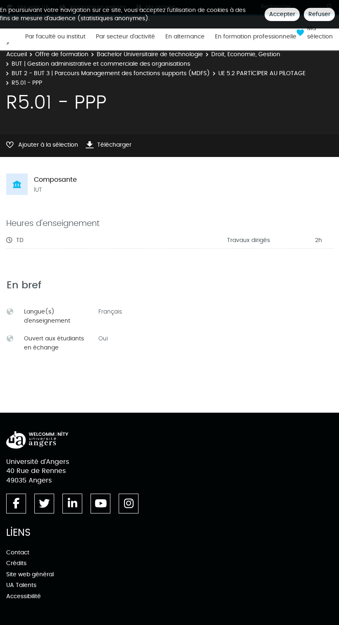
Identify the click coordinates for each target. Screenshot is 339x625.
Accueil (16, 54)
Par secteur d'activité (125, 37)
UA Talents (21, 585)
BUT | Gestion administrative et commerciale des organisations (101, 63)
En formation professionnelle (255, 37)
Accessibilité (23, 596)
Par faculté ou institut (55, 37)
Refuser (319, 14)
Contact (17, 552)
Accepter (282, 14)
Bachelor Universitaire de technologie (150, 54)
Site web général (30, 574)
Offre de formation (61, 54)
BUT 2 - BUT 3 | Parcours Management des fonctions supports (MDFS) (111, 73)
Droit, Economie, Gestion (245, 54)
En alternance (185, 37)
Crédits (16, 563)
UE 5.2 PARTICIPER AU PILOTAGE (262, 73)
